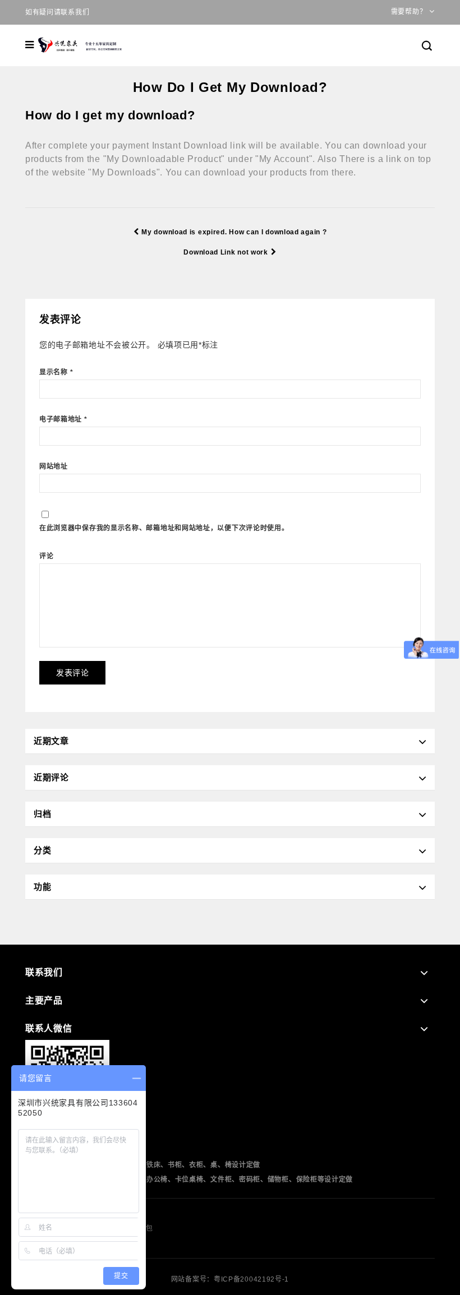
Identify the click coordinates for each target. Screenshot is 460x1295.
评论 (46, 556)
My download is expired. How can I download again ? (233, 232)
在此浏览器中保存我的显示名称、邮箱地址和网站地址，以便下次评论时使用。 (164, 528)
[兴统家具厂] (80, 45)
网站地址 (53, 466)
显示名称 (56, 372)
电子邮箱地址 (63, 419)
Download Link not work (225, 252)
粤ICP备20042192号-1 (251, 1279)
